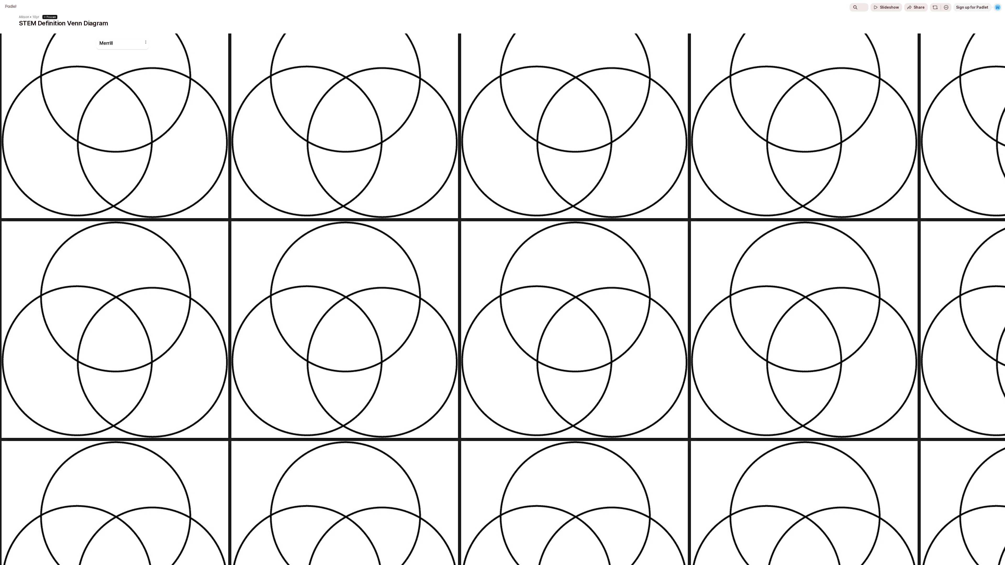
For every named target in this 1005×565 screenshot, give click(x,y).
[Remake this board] (935, 7)
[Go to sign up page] (997, 7)
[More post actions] (146, 42)
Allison (24, 17)
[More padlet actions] (946, 7)
